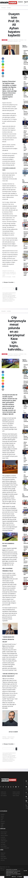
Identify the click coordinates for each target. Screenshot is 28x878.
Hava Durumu (4, 832)
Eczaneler (3, 837)
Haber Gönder (16, 795)
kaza (3, 550)
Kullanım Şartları (16, 792)
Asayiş (2, 818)
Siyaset (2, 816)
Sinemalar (3, 842)
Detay (14, 876)
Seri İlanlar (3, 844)
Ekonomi (3, 821)
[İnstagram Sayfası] (6, 786)
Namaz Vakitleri (4, 835)
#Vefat (13, 276)
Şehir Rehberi (4, 846)
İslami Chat (24, 876)
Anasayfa (3, 7)
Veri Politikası (4, 795)
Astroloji (2, 860)
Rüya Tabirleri (4, 858)
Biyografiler (3, 856)
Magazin (3, 823)
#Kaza (11, 738)
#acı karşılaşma (5, 738)
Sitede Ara (3, 853)
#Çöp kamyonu (10, 737)
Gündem (20, 2)
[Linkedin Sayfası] (11, 786)
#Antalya (4, 737)
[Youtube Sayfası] (9, 786)
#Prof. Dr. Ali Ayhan (6, 276)
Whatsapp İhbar (16, 793)
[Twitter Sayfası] (4, 786)
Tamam (20, 876)
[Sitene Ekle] (19, 786)
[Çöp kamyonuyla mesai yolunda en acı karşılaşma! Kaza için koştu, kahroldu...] (10, 363)
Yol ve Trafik (3, 833)
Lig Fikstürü (3, 839)
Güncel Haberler (3, 876)
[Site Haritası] (16, 786)
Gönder (16, 288)
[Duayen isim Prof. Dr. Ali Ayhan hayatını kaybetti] (10, 49)
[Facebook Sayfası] (1, 786)
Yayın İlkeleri (3, 793)
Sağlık (2, 825)
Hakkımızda (3, 792)
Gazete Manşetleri (5, 848)
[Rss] (14, 786)
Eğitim (2, 826)
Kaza (8, 577)
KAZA (6, 543)
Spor (2, 819)
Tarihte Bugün (4, 840)
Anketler (2, 854)
